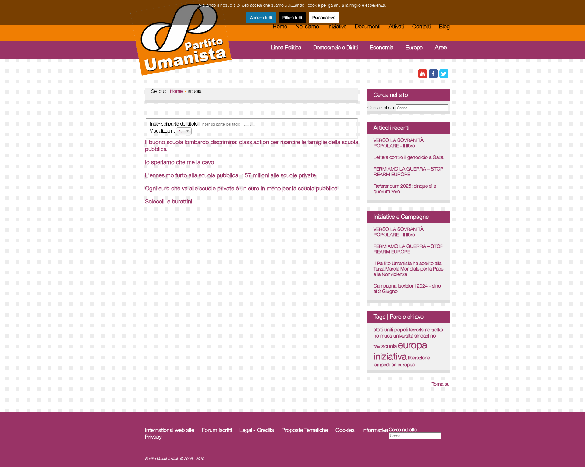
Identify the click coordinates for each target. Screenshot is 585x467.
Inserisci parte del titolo (175, 123)
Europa (414, 47)
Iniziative (337, 26)
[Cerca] (246, 125)
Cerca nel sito (381, 107)
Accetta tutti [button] (261, 17)
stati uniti (383, 329)
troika (437, 329)
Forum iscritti (217, 430)
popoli (401, 330)
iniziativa (390, 356)
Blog (444, 26)
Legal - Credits (256, 430)
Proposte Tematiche (305, 430)
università (403, 335)
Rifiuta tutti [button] (292, 17)
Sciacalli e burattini (168, 201)
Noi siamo (307, 26)
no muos (383, 335)
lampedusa (385, 364)
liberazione (419, 357)
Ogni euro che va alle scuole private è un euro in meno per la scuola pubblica (241, 188)
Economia (381, 47)
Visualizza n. (163, 130)
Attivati (396, 26)
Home (280, 26)
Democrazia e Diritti (335, 47)
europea (406, 364)
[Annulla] (252, 125)
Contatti (421, 26)
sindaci (421, 335)
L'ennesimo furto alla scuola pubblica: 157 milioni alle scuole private (230, 175)
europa (412, 344)
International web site (169, 430)
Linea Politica (286, 47)
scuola (389, 346)
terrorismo (419, 329)
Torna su (441, 384)
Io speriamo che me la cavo (179, 162)
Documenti (367, 26)
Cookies (345, 430)
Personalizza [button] (323, 17)
